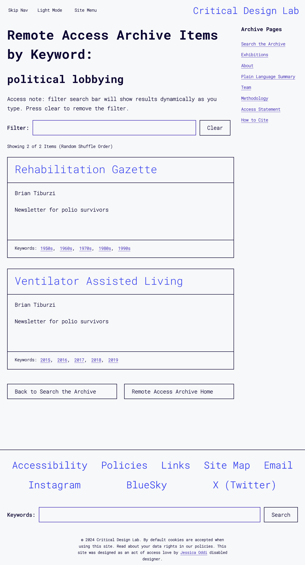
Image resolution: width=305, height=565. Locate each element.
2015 (45, 360)
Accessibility (50, 465)
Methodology (254, 98)
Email (278, 465)
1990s (124, 248)
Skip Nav (18, 10)
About (247, 65)
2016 (62, 360)
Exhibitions (254, 54)
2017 (79, 360)
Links (175, 465)
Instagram (54, 484)
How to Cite (254, 120)
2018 (96, 360)
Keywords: (21, 514)
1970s (85, 248)
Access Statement (260, 109)
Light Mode (50, 10)
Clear (215, 127)
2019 (113, 360)
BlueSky (146, 484)
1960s (66, 248)
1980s (105, 248)
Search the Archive (263, 44)
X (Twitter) (245, 484)
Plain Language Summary (268, 76)
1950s (46, 248)
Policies (124, 465)
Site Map (227, 465)
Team (246, 87)
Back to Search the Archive (55, 391)
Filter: (18, 127)
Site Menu (86, 10)
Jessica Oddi (193, 552)
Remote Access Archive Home (172, 391)
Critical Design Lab (246, 10)
